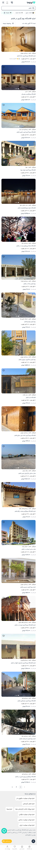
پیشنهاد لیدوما (7, 23)
